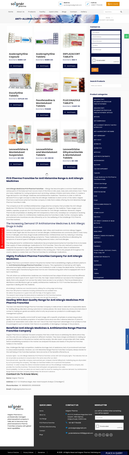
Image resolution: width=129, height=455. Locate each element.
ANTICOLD (97, 152)
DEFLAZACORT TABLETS (71, 55)
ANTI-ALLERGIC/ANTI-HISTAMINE (104, 131)
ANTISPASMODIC (99, 160)
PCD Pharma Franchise (46, 423)
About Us (42, 415)
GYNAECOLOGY (99, 213)
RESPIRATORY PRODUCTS (102, 257)
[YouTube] (103, 434)
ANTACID (97, 117)
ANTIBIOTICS (98, 148)
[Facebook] (96, 434)
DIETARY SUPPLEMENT (100, 188)
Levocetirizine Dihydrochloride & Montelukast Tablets (73, 153)
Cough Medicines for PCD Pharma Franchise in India (105, 178)
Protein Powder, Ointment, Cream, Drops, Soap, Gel (105, 251)
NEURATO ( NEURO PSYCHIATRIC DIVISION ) (104, 237)
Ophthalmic (98, 242)
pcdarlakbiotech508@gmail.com (80, 433)
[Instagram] (111, 434)
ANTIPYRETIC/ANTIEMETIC (102, 156)
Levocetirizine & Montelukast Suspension (18, 152)
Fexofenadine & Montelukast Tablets (45, 103)
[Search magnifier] (121, 11)
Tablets (96, 273)
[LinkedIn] (107, 434)
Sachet (96, 261)
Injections (97, 217)
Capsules (97, 173)
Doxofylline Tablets (16, 94)
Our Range (42, 419)
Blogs (41, 435)
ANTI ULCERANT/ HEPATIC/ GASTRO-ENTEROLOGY (105, 126)
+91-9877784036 (74, 423)
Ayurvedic (97, 165)
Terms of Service (13, 452)
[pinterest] (99, 434)
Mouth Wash (98, 227)
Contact (42, 431)
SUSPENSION (98, 265)
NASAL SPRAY (98, 231)
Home (108, 18)
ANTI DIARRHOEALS (99, 121)
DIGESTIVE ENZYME (99, 192)
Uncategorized (99, 277)
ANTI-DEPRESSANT (99, 136)
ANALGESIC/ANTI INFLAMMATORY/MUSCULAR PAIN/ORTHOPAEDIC (102, 101)
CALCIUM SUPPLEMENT (101, 169)
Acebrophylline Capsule (18, 55)
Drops (96, 200)
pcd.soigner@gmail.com (77, 428)
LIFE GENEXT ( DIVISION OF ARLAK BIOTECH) (104, 222)
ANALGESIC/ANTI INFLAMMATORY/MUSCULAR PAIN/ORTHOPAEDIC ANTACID (103, 110)
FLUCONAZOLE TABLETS (71, 102)
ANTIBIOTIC (97, 144)
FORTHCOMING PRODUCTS (102, 204)
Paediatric (97, 246)
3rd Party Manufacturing (47, 427)
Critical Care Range (100, 183)
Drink (95, 196)
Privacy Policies (28, 452)
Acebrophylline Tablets (45, 55)
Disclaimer (41, 452)
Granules (97, 208)
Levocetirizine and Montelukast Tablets (46, 152)
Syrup (96, 269)
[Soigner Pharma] (18, 4)
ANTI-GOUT (97, 140)
